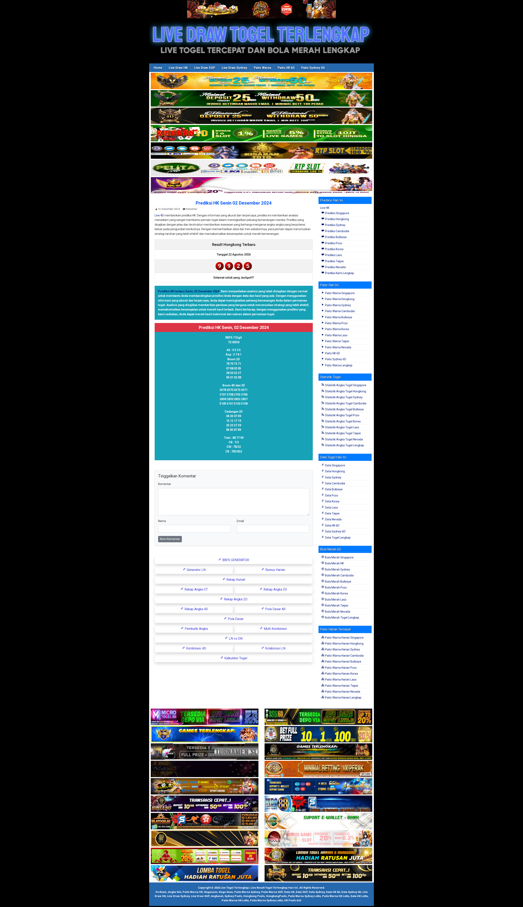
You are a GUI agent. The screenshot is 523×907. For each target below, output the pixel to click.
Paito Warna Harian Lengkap (342, 697)
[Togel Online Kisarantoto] (261, 150)
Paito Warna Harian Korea (341, 673)
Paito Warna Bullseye (338, 317)
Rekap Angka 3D (275, 589)
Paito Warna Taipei (336, 341)
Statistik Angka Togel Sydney (343, 397)
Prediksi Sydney (334, 225)
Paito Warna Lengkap (338, 365)
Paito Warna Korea (336, 329)
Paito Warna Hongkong (339, 299)
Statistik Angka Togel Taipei (342, 433)
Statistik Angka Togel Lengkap (344, 445)
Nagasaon (210, 891)
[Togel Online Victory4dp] (204, 734)
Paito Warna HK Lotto (335, 896)
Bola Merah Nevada (337, 611)
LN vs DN (235, 638)
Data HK (289, 891)
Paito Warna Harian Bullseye (342, 661)
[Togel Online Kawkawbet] (204, 751)
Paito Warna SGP (272, 891)
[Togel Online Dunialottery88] (318, 769)
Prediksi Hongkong (336, 219)
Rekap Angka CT (196, 589)
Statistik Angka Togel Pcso (341, 415)
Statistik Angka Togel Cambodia (345, 403)
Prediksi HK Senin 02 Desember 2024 (234, 203)
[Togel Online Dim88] (261, 98)
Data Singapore (334, 465)
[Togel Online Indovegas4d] (318, 873)
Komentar (191, 209)
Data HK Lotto (359, 896)
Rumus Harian (275, 570)
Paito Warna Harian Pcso (340, 667)
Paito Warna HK (193, 891)
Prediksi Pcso (333, 243)
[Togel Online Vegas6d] (204, 769)
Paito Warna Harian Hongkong (343, 643)
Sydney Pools (233, 896)
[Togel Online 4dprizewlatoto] (204, 838)
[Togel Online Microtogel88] (204, 717)
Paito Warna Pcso (336, 323)
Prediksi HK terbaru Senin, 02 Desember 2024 (188, 291)
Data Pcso (331, 495)
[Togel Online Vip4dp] (318, 751)
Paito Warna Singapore (339, 293)
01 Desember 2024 (169, 209)
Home (158, 68)
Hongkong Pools (254, 896)
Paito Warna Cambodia (339, 311)
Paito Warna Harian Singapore (344, 637)
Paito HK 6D (286, 68)
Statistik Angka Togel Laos (341, 427)
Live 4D (159, 215)
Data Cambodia (334, 483)
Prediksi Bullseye (335, 237)
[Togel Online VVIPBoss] (261, 81)
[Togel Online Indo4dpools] (204, 873)
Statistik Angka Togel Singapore (345, 385)
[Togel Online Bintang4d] (204, 804)
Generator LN (196, 570)
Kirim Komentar (170, 539)
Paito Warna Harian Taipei (341, 685)
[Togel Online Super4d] (261, 116)
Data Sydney (332, 477)
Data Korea (331, 501)
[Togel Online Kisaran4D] (261, 133)
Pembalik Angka (196, 629)
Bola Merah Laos (335, 599)
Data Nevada (333, 519)
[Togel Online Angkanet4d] (318, 821)
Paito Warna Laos (336, 335)
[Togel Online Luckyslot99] (318, 734)
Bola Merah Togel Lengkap (341, 617)
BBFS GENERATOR (235, 560)
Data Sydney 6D (334, 531)
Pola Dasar (235, 619)
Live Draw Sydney (234, 68)
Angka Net (174, 891)
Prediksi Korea (333, 249)
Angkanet (217, 896)
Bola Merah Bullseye (337, 581)
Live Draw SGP (204, 68)
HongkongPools (276, 896)
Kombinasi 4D (195, 648)
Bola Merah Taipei (336, 605)
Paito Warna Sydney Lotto (304, 896)
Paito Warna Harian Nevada (342, 691)
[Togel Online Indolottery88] (318, 804)
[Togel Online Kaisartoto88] (204, 856)
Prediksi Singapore (336, 213)
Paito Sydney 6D (313, 68)
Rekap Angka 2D (235, 599)
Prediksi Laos (333, 255)
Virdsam (161, 891)
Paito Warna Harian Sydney (342, 649)
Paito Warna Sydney (337, 305)
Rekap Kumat (235, 580)
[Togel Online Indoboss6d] (318, 717)
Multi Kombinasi (275, 629)
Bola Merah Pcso (335, 587)
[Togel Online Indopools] (318, 838)
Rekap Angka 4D (196, 609)
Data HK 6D (331, 525)
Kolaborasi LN (274, 648)
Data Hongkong (334, 471)
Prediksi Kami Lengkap (339, 273)
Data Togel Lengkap (337, 537)
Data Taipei (332, 513)
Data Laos (331, 507)
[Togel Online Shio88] (318, 856)
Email (240, 521)
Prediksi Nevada (335, 267)
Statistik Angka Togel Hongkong (345, 391)
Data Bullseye (333, 489)
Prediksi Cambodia (336, 231)
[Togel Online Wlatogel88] (204, 821)
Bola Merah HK (334, 563)
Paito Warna (262, 68)
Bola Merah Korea (336, 593)
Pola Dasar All (274, 609)
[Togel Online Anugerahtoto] (318, 786)
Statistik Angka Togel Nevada (343, 439)
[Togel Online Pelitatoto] (261, 168)
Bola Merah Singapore (339, 557)
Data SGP (301, 891)
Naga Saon (226, 891)
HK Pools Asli (292, 900)
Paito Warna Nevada (337, 347)
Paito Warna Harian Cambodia (344, 655)
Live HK (324, 207)
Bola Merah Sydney (337, 569)
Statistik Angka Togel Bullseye (344, 409)
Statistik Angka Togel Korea (342, 421)
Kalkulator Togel (235, 658)
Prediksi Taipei (334, 261)
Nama (162, 521)
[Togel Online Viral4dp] (261, 185)
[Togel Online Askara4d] (204, 786)
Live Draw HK (178, 68)
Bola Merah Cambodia (339, 575)
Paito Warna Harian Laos (340, 679)
